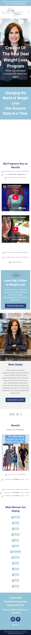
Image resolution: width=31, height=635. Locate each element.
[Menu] (29, 12)
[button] (13, 619)
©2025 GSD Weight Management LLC (12, 631)
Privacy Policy (20, 633)
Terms (14, 633)
